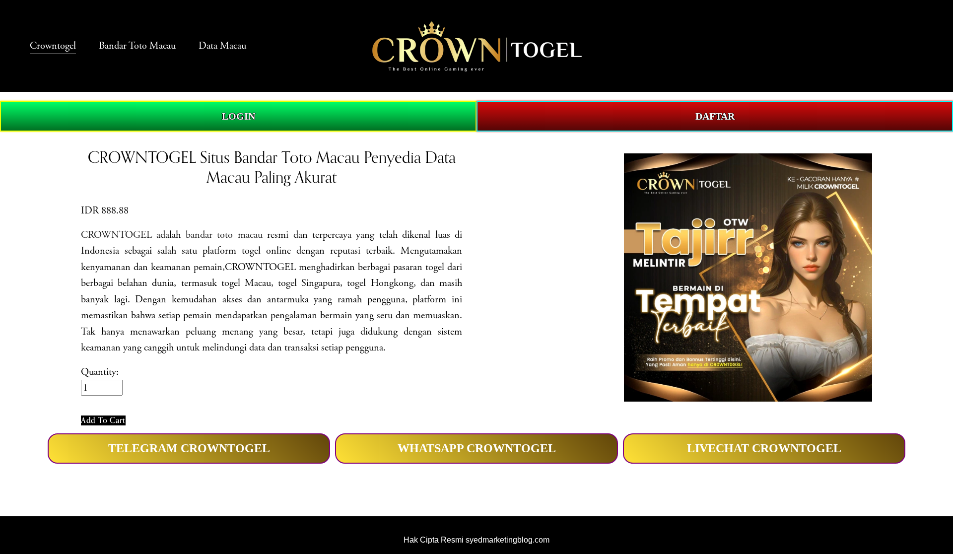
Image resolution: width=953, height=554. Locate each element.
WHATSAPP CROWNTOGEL (477, 448)
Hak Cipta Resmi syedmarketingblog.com (476, 539)
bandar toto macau (224, 234)
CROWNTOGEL (116, 234)
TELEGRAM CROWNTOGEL (189, 448)
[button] (103, 420)
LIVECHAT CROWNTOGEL (764, 448)
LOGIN (238, 116)
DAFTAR (715, 116)
